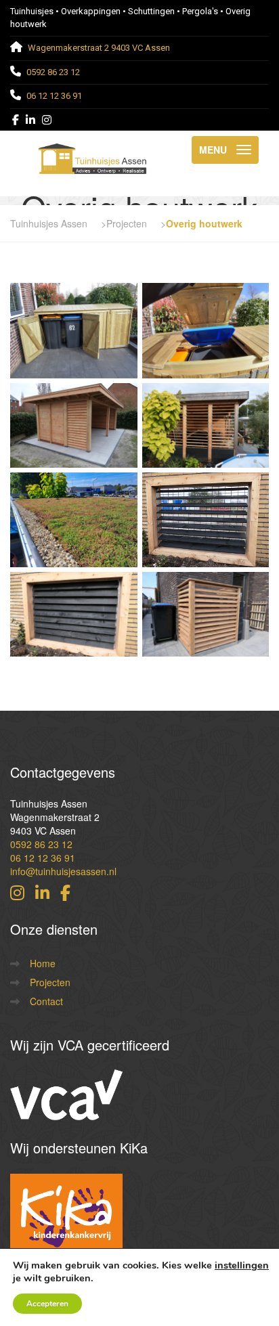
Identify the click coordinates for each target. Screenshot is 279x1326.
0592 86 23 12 (41, 844)
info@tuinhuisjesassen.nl (63, 871)
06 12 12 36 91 (42, 857)
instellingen (242, 1265)
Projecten (50, 982)
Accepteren (47, 1303)
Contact (46, 1001)
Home (43, 963)
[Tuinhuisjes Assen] (92, 150)
